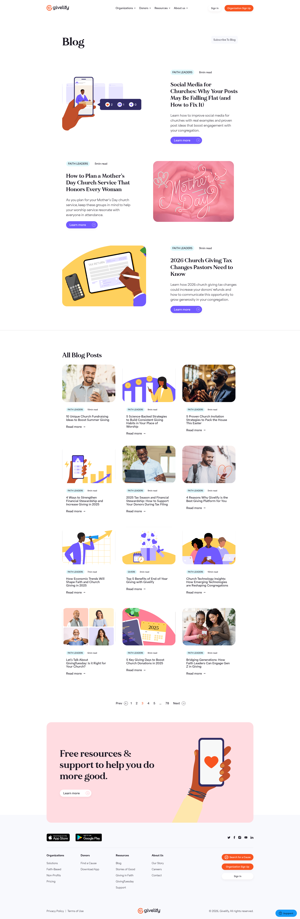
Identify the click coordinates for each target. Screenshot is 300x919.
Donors (143, 8)
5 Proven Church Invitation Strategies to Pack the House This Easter (206, 420)
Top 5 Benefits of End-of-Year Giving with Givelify (147, 580)
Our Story (158, 863)
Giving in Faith (124, 875)
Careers (157, 869)
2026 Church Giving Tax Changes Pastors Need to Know (201, 267)
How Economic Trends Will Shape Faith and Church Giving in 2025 (85, 582)
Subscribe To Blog (224, 39)
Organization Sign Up (239, 8)
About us (179, 8)
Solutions (52, 863)
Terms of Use (76, 911)
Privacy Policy (55, 911)
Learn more (182, 140)
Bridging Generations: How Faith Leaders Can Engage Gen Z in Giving (208, 663)
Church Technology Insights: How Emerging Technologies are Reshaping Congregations (207, 582)
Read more (74, 426)
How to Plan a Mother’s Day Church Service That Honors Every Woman (98, 182)
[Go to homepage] (58, 8)
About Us (157, 855)
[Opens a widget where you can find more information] (286, 913)
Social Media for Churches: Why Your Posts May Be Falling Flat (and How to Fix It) (204, 95)
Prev (119, 703)
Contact (157, 875)
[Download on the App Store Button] (60, 837)
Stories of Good (125, 869)
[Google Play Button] (88, 837)
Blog (118, 863)
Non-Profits (54, 875)
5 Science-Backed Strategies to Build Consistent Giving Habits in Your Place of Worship (146, 421)
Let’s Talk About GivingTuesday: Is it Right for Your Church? (86, 663)
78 (167, 703)
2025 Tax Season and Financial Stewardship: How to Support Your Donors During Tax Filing (147, 501)
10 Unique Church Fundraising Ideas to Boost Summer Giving (87, 418)
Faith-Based (54, 869)
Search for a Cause (240, 857)
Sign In (215, 8)
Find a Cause (89, 863)
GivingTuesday (125, 881)
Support (121, 887)
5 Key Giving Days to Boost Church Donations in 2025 (145, 661)
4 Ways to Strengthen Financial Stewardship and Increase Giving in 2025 (84, 501)
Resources (161, 8)
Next (176, 703)
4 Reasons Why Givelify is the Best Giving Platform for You (207, 499)
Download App (90, 869)
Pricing (51, 881)
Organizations (124, 8)
